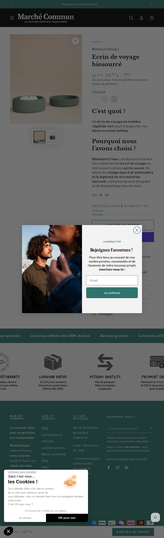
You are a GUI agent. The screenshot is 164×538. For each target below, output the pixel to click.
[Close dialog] (136, 230)
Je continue (112, 293)
